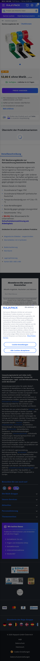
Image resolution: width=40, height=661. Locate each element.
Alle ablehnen (29, 307)
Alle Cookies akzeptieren (20, 350)
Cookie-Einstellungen (20, 344)
